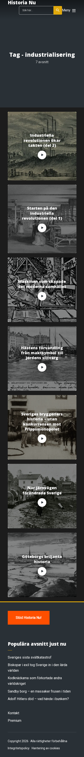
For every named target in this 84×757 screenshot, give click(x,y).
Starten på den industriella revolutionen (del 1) (42, 213)
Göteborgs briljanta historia (42, 559)
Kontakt (13, 713)
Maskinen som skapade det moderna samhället (42, 284)
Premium (14, 721)
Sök (57, 10)
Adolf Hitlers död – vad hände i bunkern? (38, 699)
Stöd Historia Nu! (29, 618)
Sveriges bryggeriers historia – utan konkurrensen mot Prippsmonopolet (42, 422)
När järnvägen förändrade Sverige (42, 490)
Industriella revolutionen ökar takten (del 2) (42, 140)
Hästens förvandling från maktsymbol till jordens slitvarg (42, 352)
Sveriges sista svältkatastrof (29, 657)
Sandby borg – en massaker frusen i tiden (39, 691)
